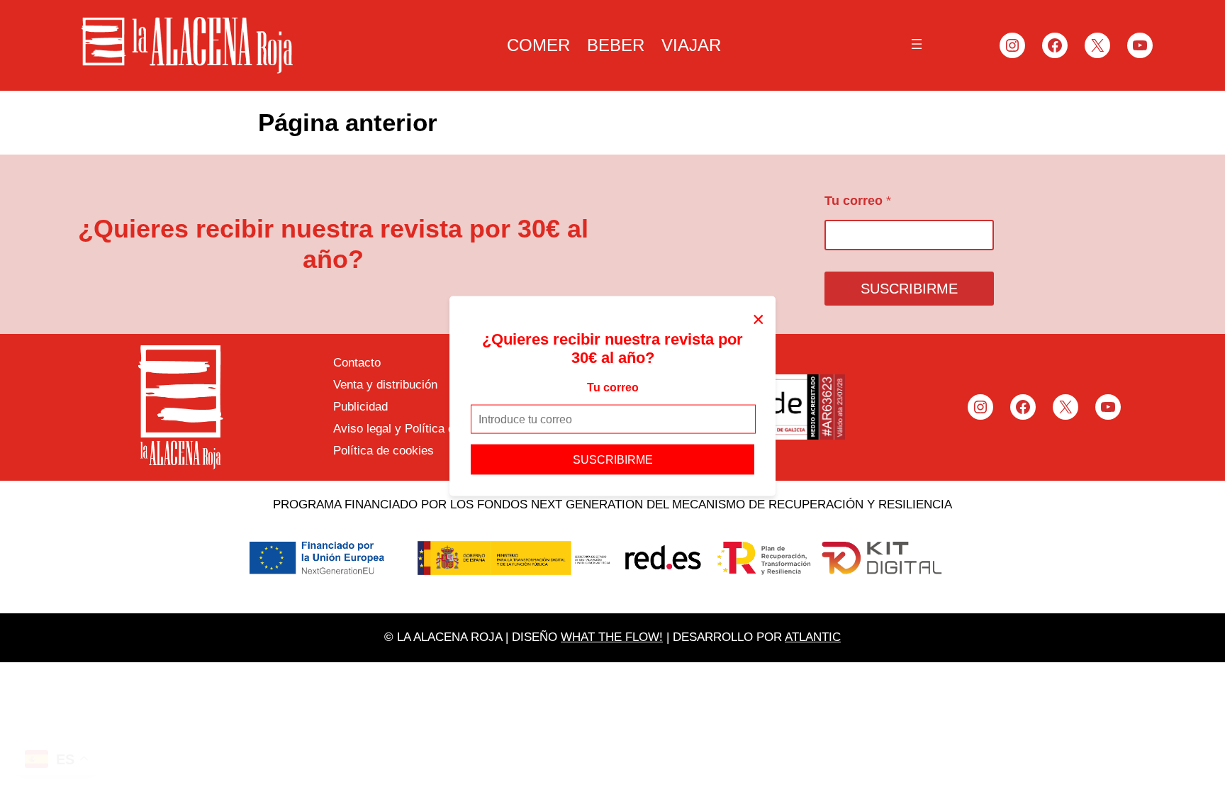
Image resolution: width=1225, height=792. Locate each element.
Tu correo (613, 387)
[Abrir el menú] (916, 43)
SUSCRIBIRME (613, 460)
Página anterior (347, 122)
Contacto (357, 362)
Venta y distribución (385, 384)
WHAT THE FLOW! (612, 637)
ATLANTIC (813, 637)
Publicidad (360, 406)
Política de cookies (383, 450)
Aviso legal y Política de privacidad (426, 428)
